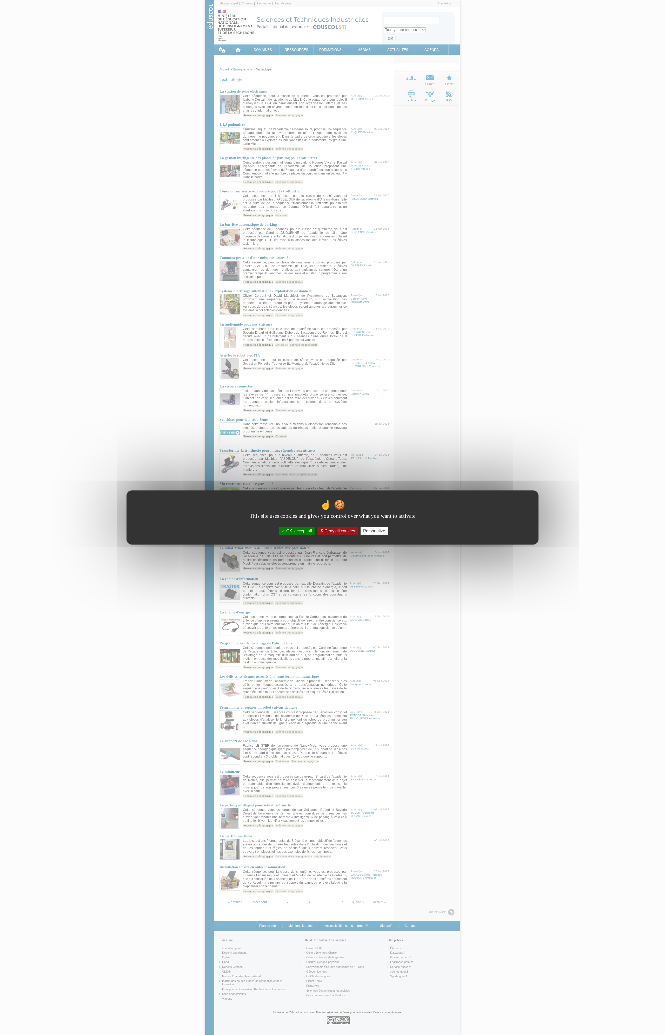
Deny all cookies (339, 531)
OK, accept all (298, 531)
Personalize (374, 531)
